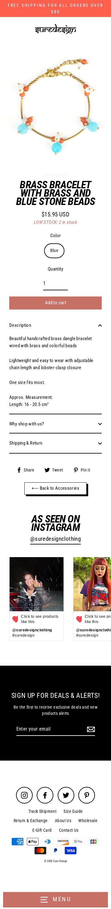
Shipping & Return (26, 443)
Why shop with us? (26, 424)
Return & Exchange (31, 820)
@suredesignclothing (55, 539)
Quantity (55, 269)
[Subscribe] (90, 729)
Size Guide (73, 811)
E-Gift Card (41, 830)
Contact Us (69, 830)
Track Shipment (42, 811)
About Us (63, 820)
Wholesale (87, 820)
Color (55, 235)
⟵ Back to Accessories (55, 488)
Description (20, 325)
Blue (54, 250)
